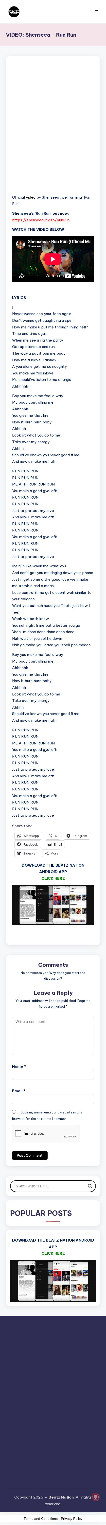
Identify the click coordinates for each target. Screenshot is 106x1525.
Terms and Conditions (41, 1519)
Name (19, 1066)
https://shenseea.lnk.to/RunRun (41, 220)
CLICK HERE (53, 878)
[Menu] (97, 11)
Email (18, 1090)
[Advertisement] (53, 131)
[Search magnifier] (90, 1186)
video (30, 197)
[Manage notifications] (96, 1497)
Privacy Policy (71, 1519)
